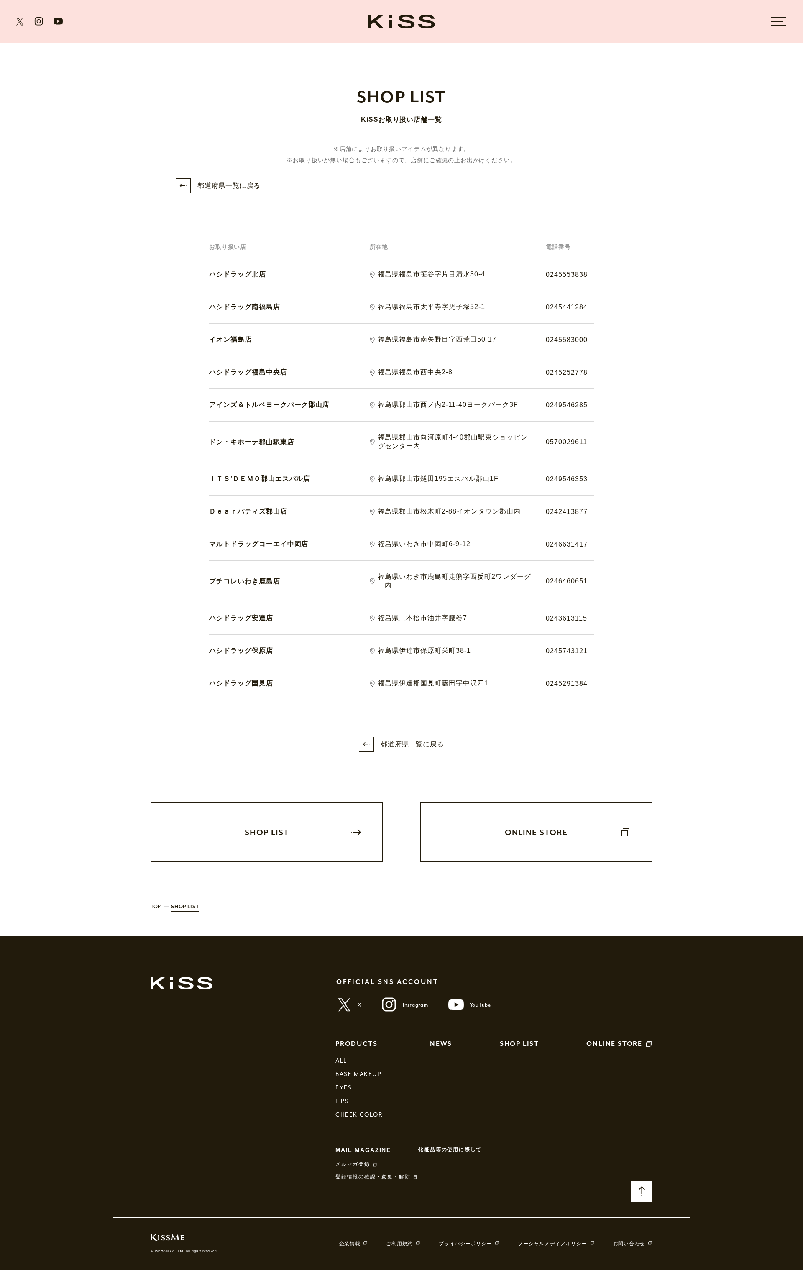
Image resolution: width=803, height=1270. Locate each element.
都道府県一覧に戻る (229, 185)
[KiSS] (401, 21)
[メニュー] (778, 21)
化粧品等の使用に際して (450, 1149)
